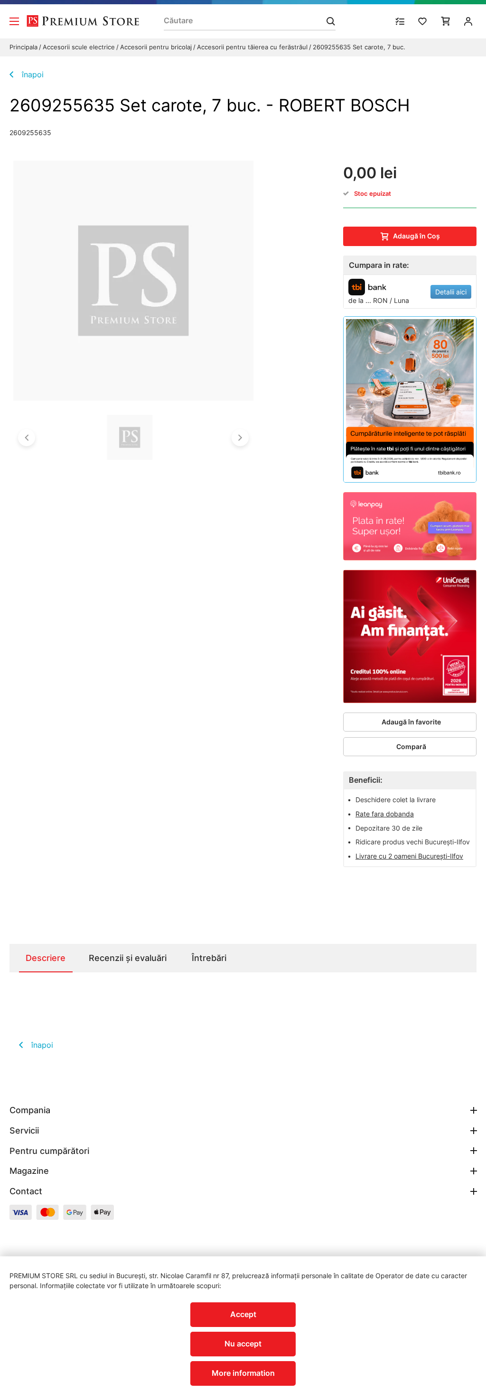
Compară (411, 746)
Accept (243, 1314)
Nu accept (243, 1343)
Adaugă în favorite (411, 722)
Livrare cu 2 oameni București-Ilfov (409, 856)
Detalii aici (451, 292)
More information (243, 1373)
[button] (26, 437)
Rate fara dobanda (384, 814)
